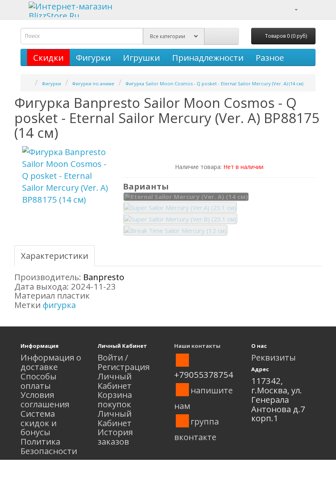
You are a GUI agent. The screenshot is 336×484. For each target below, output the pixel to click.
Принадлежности (207, 57)
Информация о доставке (50, 362)
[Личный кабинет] (291, 8)
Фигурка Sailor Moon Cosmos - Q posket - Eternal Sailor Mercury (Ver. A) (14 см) (214, 83)
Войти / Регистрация (124, 362)
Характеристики (54, 255)
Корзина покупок (115, 399)
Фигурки (93, 57)
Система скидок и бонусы (38, 423)
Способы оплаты (38, 380)
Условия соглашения (44, 399)
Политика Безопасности (48, 446)
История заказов (115, 436)
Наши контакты (197, 345)
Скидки (48, 57)
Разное (270, 57)
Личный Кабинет (115, 380)
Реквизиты (273, 357)
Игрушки (141, 57)
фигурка (59, 304)
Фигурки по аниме (93, 83)
